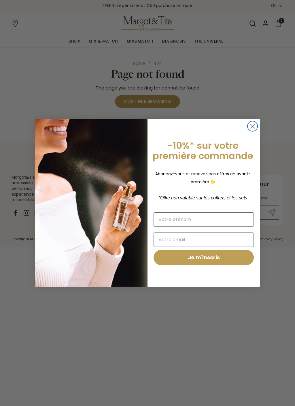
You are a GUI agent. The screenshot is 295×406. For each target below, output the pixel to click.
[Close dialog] (252, 126)
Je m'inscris (204, 257)
